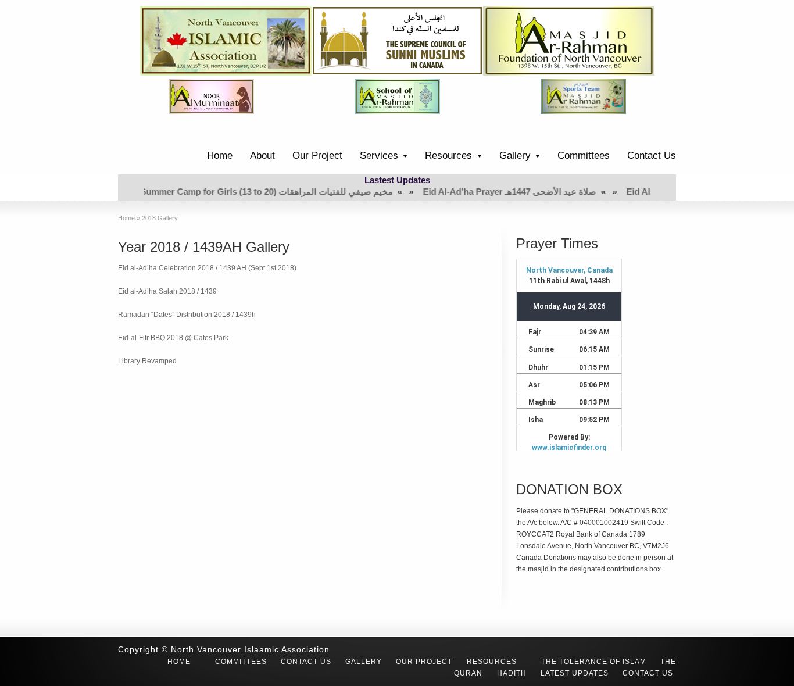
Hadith (512, 673)
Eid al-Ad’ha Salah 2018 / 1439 (167, 291)
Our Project (317, 155)
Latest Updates (575, 673)
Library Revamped (147, 361)
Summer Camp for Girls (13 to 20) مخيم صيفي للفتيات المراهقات (242, 191)
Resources (448, 155)
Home (220, 155)
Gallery (515, 155)
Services (379, 155)
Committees (583, 155)
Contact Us (651, 155)
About (262, 155)
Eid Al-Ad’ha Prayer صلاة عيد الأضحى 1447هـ (484, 191)
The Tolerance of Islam (593, 662)
